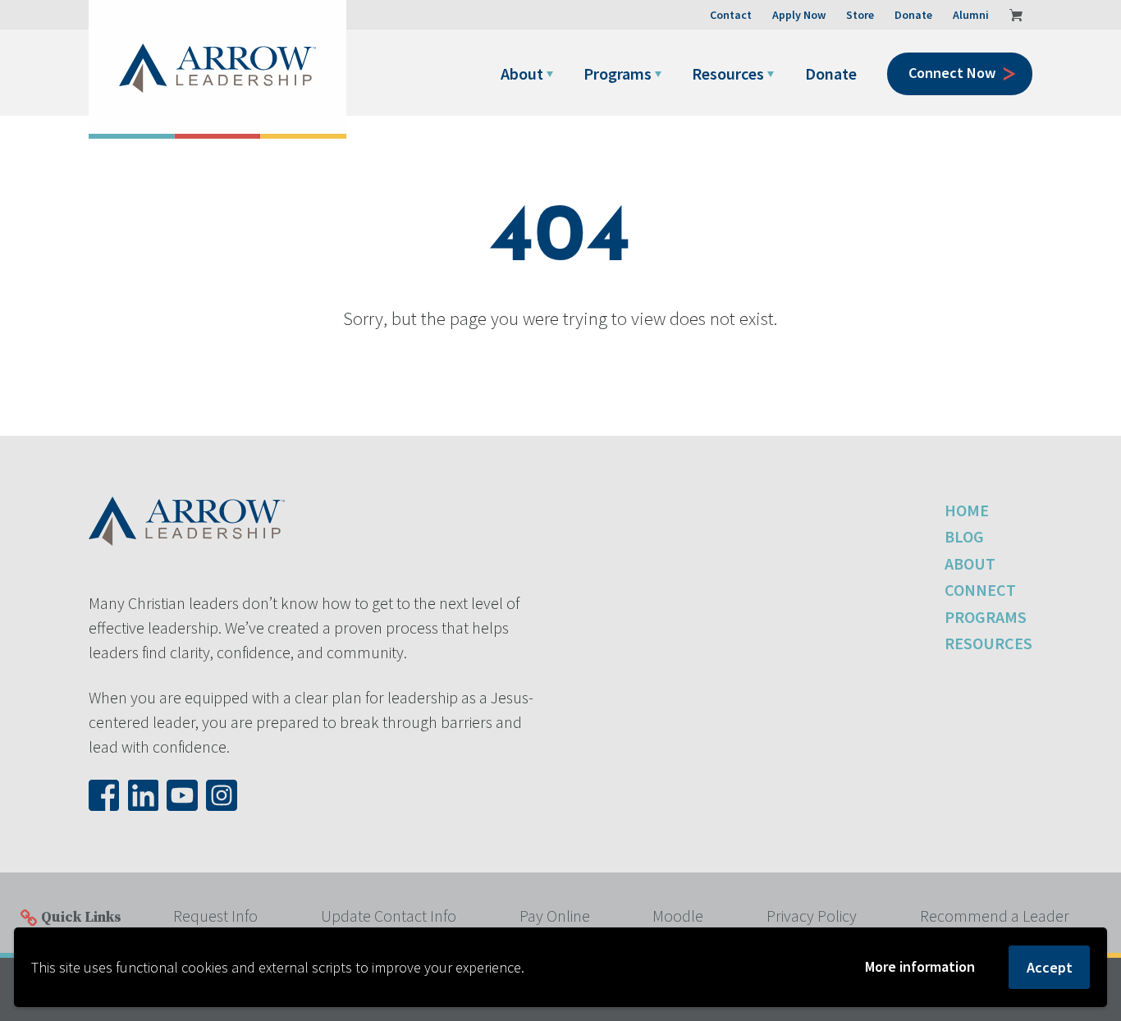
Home (967, 510)
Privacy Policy (811, 915)
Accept (1050, 967)
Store (860, 14)
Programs (617, 73)
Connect (980, 589)
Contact (731, 14)
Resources (728, 73)
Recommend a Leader (994, 915)
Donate (831, 73)
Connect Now (951, 72)
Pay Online (554, 915)
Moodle (677, 915)
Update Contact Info (388, 915)
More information (920, 966)
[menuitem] (531, 74)
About (522, 73)
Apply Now (799, 14)
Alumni (971, 14)
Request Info (215, 915)
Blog (964, 536)
